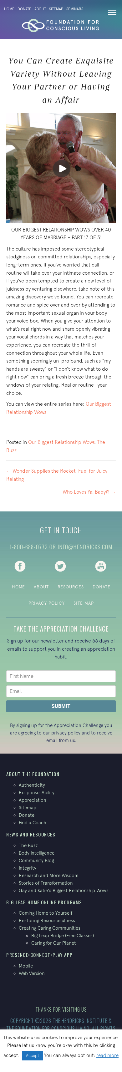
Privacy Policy (46, 603)
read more (107, 1055)
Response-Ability (36, 792)
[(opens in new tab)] (20, 565)
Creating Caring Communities (49, 928)
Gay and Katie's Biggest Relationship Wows (64, 890)
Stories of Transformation (46, 883)
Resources (71, 586)
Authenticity (32, 785)
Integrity (27, 868)
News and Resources (30, 834)
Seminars (74, 9)
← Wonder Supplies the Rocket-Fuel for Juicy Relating (56, 475)
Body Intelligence (36, 853)
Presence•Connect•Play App (39, 954)
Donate (24, 9)
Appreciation (32, 800)
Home (9, 9)
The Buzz (28, 845)
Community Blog (36, 860)
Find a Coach (32, 822)
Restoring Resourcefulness (47, 920)
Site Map (84, 603)
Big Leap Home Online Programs (44, 902)
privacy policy (65, 732)
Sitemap (56, 9)
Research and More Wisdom (49, 875)
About (40, 9)
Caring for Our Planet (53, 943)
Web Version (32, 973)
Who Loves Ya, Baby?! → (89, 492)
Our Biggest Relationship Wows (61, 442)
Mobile (26, 965)
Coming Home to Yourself (45, 913)
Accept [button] (32, 1055)
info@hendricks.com (85, 547)
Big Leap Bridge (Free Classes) (62, 935)
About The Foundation (32, 773)
